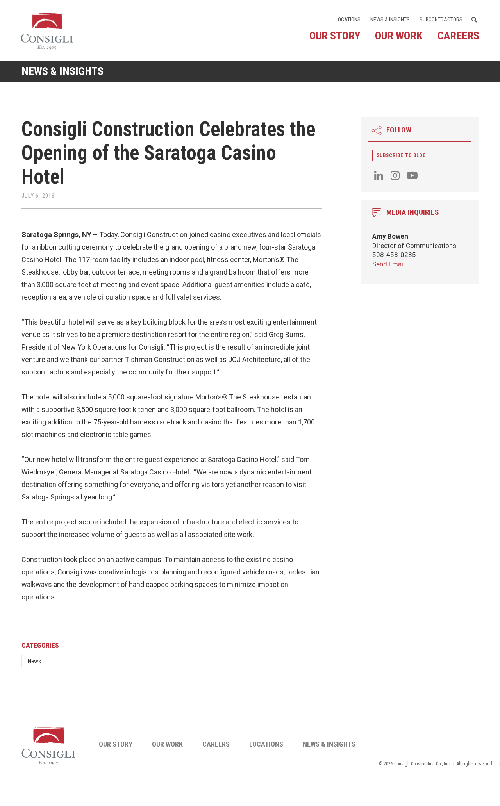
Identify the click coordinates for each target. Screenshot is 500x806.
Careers (458, 35)
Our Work (399, 35)
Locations (348, 19)
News (34, 661)
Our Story (334, 35)
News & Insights (390, 19)
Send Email (388, 264)
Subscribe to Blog (401, 155)
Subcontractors (441, 19)
